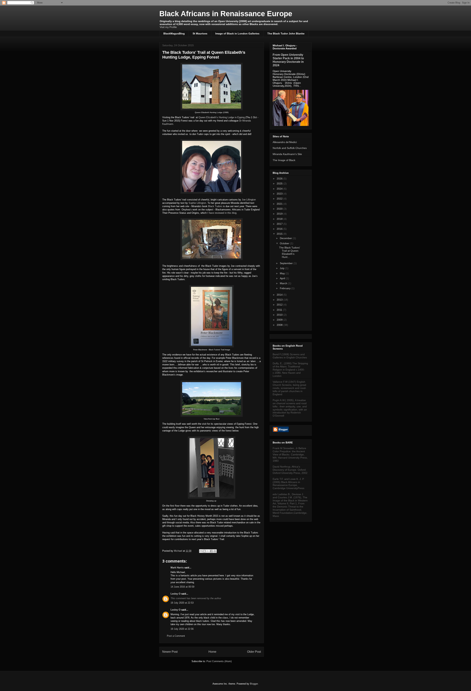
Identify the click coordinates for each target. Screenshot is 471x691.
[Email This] (201, 551)
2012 (280, 304)
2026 (280, 178)
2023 (280, 193)
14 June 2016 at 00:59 (182, 586)
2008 (280, 324)
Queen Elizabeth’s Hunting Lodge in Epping (222, 117)
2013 (280, 299)
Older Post (254, 651)
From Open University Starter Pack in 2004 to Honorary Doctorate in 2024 (288, 60)
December (286, 238)
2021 (280, 203)
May (283, 273)
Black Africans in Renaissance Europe (225, 14)
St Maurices (200, 33)
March (284, 283)
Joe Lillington (249, 199)
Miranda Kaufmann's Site (287, 154)
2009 (280, 319)
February (285, 288)
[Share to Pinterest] (215, 551)
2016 (280, 228)
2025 (280, 183)
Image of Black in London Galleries (237, 33)
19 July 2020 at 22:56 (182, 628)
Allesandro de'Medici (285, 142)
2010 (280, 314)
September (286, 263)
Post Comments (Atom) (219, 661)
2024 (280, 188)
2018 (280, 218)
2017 (280, 223)
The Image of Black (284, 160)
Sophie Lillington (197, 203)
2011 (280, 309)
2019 (280, 213)
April (283, 278)
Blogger (254, 683)
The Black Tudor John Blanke (285, 33)
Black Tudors (215, 206)
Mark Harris (177, 567)
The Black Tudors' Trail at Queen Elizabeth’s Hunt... (289, 252)
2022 (280, 198)
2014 (280, 294)
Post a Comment (176, 635)
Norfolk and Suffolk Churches (290, 148)
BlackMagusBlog (174, 33)
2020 (280, 208)
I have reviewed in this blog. (222, 212)
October (285, 243)
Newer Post (170, 651)
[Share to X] (208, 551)
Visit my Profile (168, 27)
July (282, 268)
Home (212, 651)
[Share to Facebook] (211, 551)
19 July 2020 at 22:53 (182, 602)
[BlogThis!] (204, 551)
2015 (280, 233)
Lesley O (175, 593)
